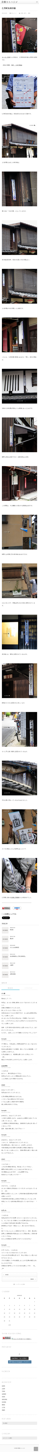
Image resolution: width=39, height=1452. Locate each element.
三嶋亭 (11, 965)
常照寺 (3, 1396)
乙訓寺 (3, 1388)
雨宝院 (11, 929)
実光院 (6, 1274)
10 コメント (10, 988)
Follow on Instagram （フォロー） (20, 1362)
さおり (3, 1159)
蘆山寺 (11, 938)
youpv (3, 1085)
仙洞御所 (4, 1393)
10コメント (14, 13)
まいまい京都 (6, 57)
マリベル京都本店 (14, 947)
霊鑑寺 (3, 1410)
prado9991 (4, 1065)
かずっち (3, 1210)
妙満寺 (3, 1385)
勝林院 (32, 1279)
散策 (29, 13)
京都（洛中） (24, 13)
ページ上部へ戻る (36, 1449)
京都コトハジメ (9, 2)
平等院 (3, 1391)
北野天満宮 (13, 974)
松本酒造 (4, 1402)
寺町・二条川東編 (16, 65)
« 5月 (9, 1325)
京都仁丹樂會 (15, 897)
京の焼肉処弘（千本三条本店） (18, 956)
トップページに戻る (20, 1284)
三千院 (3, 1407)
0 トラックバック (28, 988)
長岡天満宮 (4, 1399)
